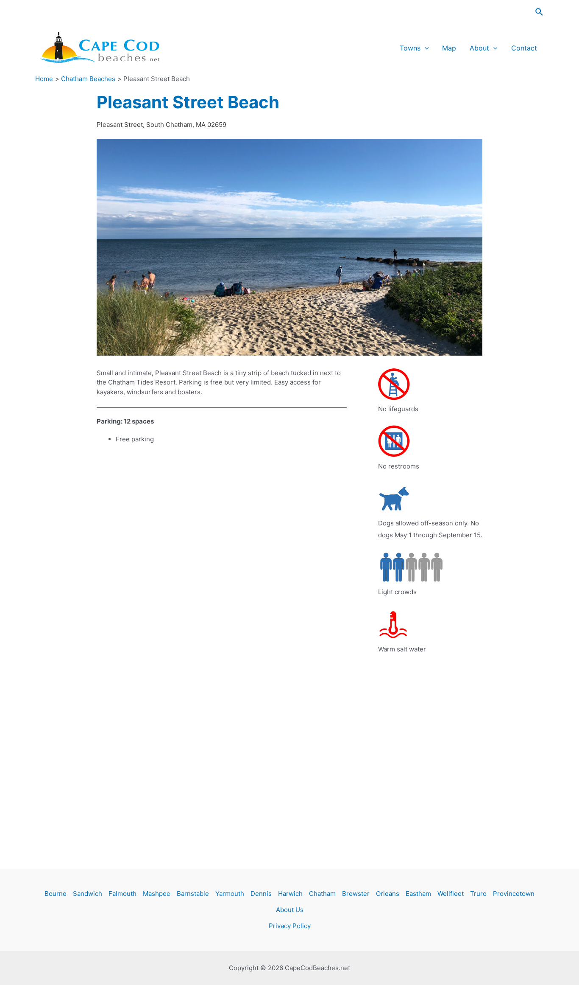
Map (449, 48)
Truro (478, 894)
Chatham (322, 894)
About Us (289, 910)
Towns (410, 48)
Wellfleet (450, 894)
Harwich (290, 894)
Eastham (418, 894)
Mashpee (156, 894)
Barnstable (193, 894)
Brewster (356, 894)
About (479, 48)
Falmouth (122, 894)
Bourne (56, 894)
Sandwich (87, 894)
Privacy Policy (290, 926)
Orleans (387, 894)
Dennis (261, 894)
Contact (524, 48)
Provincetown (513, 894)
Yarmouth (229, 894)
